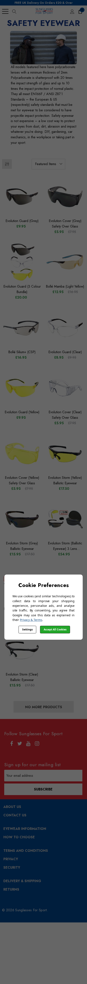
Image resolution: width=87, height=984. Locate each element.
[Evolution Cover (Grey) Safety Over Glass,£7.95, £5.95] (65, 197)
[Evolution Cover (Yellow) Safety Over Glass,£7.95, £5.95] (22, 453)
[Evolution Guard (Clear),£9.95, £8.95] (65, 328)
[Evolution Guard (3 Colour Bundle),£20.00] (22, 262)
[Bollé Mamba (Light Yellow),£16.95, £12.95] (65, 262)
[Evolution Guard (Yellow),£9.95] (22, 388)
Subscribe (43, 789)
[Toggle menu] (5, 11)
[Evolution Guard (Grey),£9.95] (22, 197)
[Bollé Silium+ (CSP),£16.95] (22, 328)
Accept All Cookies (55, 629)
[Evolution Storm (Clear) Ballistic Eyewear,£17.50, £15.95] (22, 650)
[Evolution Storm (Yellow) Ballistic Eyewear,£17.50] (65, 453)
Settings (27, 629)
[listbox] (48, 164)
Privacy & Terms (31, 620)
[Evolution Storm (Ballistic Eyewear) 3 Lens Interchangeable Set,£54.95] (65, 519)
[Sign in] (71, 11)
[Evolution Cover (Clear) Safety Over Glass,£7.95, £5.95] (65, 388)
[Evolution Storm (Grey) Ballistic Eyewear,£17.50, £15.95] (22, 519)
